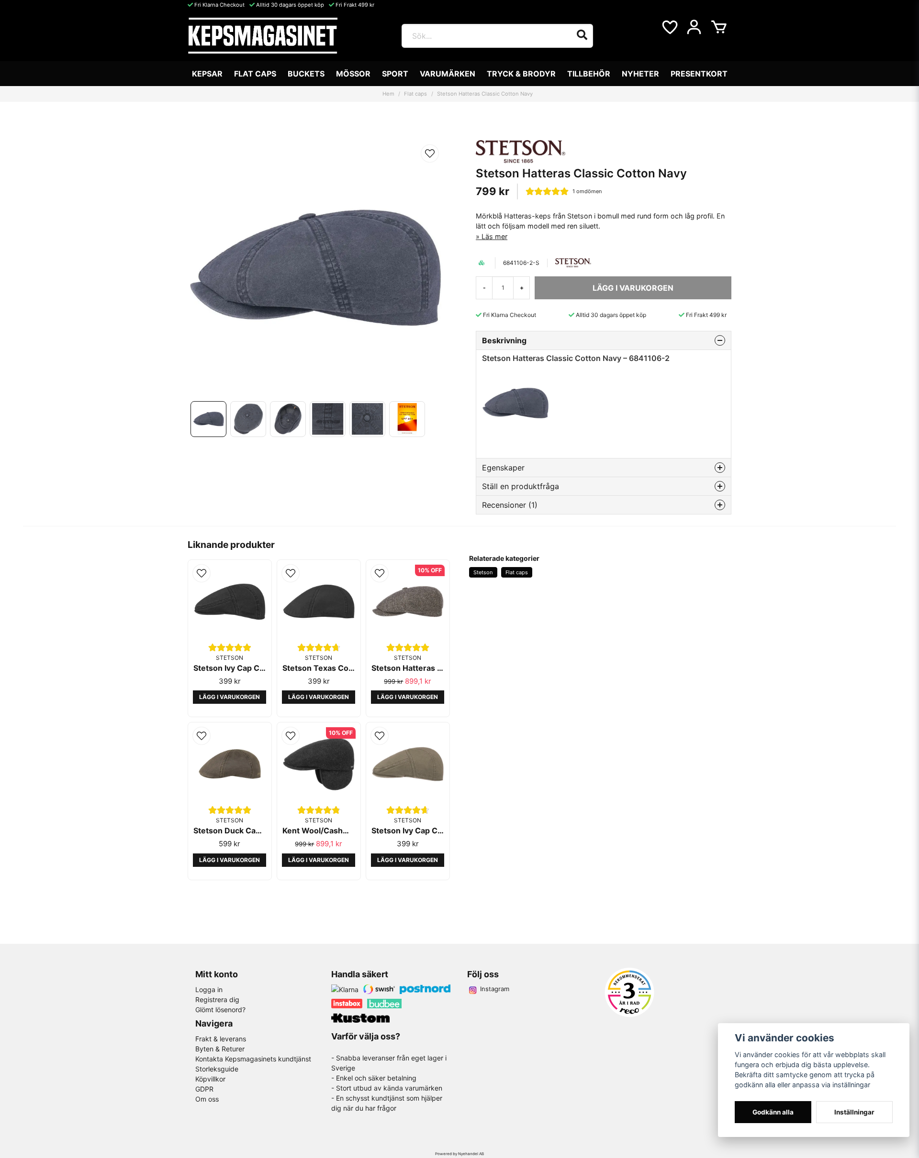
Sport (395, 73)
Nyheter (640, 73)
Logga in (209, 989)
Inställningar (854, 1112)
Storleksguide (216, 1069)
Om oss (207, 1099)
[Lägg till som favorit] (669, 27)
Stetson (483, 572)
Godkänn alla (773, 1112)
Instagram (494, 989)
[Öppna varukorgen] (718, 27)
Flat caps (255, 73)
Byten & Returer (220, 1049)
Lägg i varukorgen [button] (229, 696)
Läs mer (494, 236)
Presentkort (699, 73)
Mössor (353, 73)
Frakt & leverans (220, 1039)
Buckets (306, 73)
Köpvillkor (210, 1079)
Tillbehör (588, 73)
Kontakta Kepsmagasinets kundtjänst (253, 1059)
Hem (388, 93)
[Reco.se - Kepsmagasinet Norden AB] (629, 992)
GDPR (204, 1089)
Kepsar (207, 73)
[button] (429, 153)
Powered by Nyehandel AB (459, 1153)
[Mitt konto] (694, 27)
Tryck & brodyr (521, 73)
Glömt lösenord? (220, 1009)
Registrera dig (217, 999)
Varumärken (447, 73)
